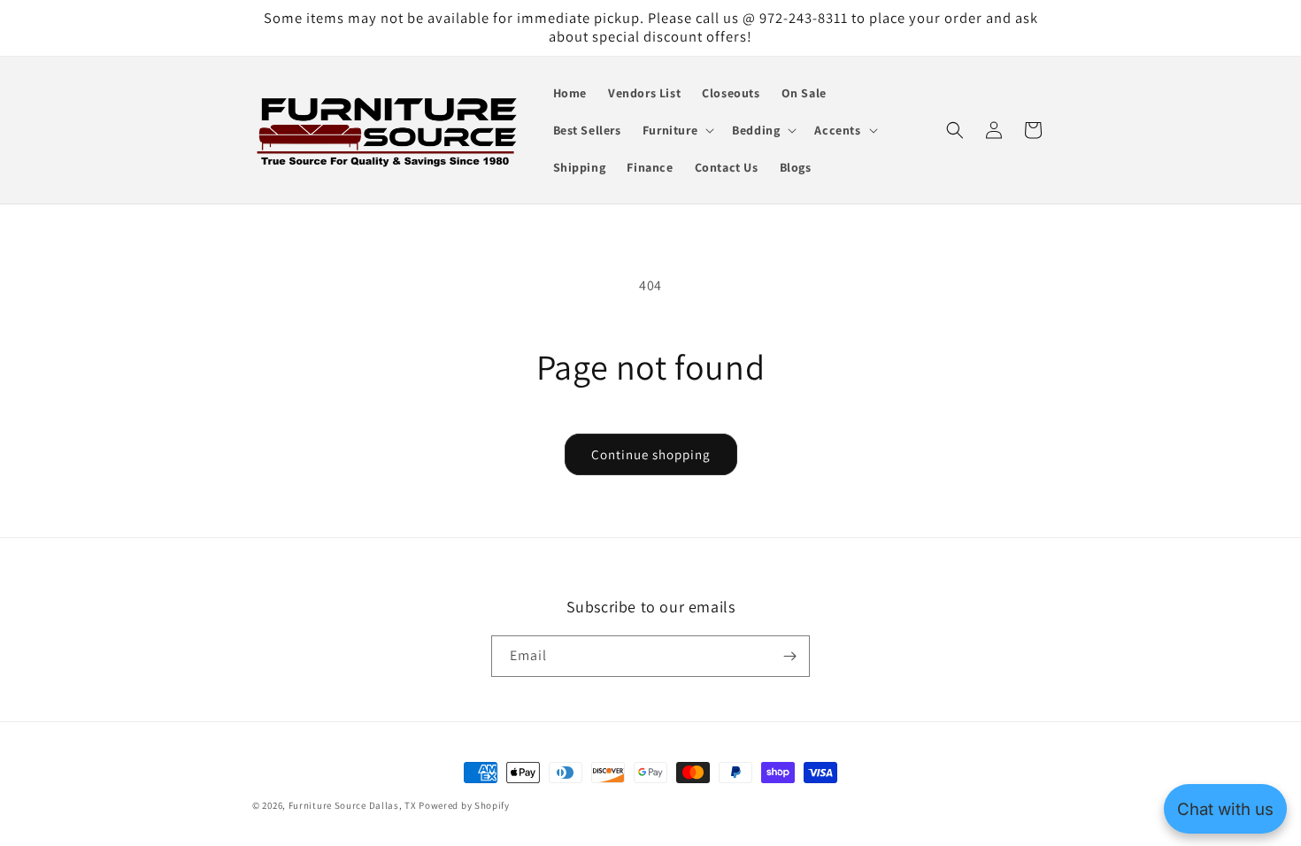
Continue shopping (651, 454)
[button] (676, 130)
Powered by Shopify (464, 805)
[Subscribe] (789, 656)
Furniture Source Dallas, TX (353, 805)
